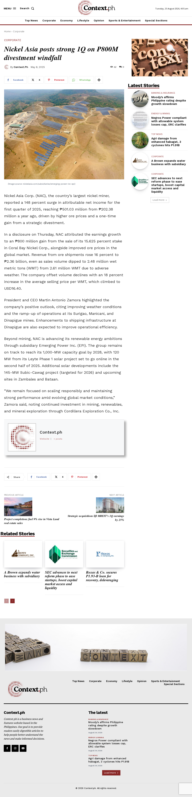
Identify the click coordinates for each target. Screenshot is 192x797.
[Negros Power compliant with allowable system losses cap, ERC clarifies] (140, 119)
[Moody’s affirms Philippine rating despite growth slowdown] (140, 98)
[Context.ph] (7, 67)
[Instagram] (15, 748)
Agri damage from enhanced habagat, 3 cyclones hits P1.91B (166, 142)
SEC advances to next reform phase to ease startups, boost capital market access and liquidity (61, 580)
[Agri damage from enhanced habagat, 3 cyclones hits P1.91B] (140, 140)
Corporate (18, 31)
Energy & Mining (160, 114)
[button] (28, 8)
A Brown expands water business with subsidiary (22, 574)
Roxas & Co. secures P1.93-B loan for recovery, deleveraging (102, 576)
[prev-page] (6, 601)
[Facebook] (7, 748)
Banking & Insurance (163, 93)
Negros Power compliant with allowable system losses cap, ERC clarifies (169, 121)
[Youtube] (23, 748)
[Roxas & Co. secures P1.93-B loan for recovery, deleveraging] (105, 554)
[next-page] (12, 601)
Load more (158, 200)
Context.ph (21, 67)
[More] (99, 80)
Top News (157, 134)
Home (7, 31)
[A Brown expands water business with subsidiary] (23, 554)
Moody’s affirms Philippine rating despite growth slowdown (168, 100)
